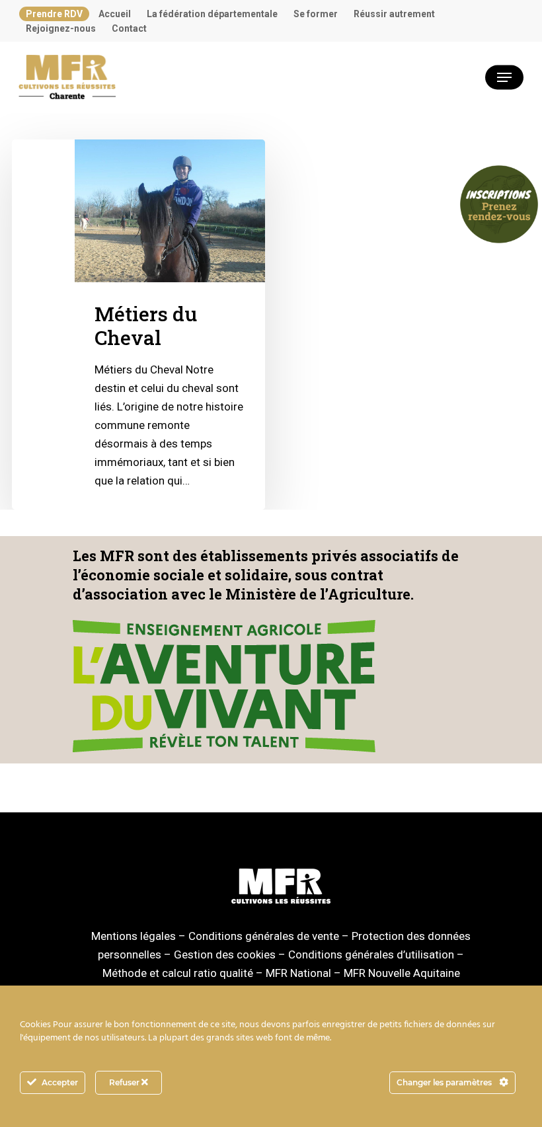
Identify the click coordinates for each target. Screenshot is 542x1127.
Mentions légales (133, 936)
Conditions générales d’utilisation (371, 954)
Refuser (125, 1082)
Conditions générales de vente (263, 936)
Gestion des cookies (225, 954)
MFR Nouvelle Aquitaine (402, 973)
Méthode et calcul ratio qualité (177, 973)
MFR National (298, 973)
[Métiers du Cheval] (138, 324)
